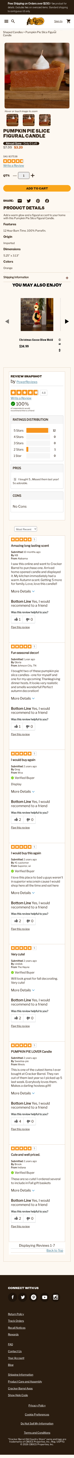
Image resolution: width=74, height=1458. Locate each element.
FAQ (10, 1344)
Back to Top (54, 1250)
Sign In (58, 21)
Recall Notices (16, 1327)
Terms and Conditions (37, 1432)
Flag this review (20, 627)
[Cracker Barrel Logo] (35, 21)
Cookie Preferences (37, 1414)
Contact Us (15, 1351)
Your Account (16, 1358)
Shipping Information (20, 1374)
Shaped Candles (13, 32)
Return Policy (16, 1314)
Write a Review (13, 165)
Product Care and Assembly (25, 1381)
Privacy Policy (37, 1405)
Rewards (13, 1334)
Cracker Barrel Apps (20, 1388)
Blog (10, 1364)
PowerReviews (27, 382)
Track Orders (16, 1320)
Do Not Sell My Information (37, 1423)
